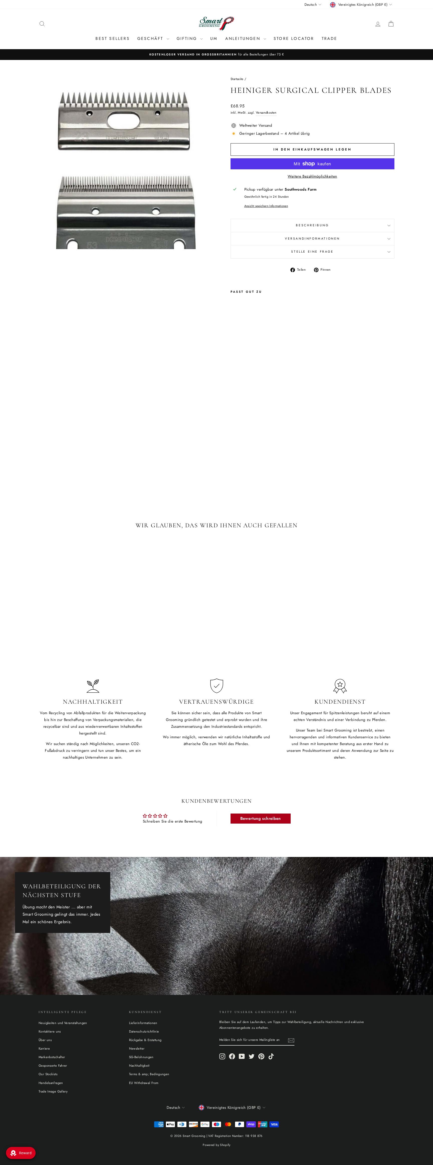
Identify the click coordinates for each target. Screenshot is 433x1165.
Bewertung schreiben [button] (260, 818)
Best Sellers (112, 38)
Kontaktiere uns (50, 1031)
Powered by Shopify (216, 1145)
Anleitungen (243, 38)
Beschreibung (312, 225)
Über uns (45, 1040)
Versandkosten (266, 112)
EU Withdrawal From (144, 1082)
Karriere (44, 1048)
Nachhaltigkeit (139, 1065)
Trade (330, 38)
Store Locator (294, 38)
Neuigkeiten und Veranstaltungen (63, 1023)
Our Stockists (48, 1074)
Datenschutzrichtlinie (144, 1031)
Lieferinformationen (143, 1023)
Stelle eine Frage (312, 251)
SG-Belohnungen (141, 1057)
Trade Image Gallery (53, 1091)
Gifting (188, 38)
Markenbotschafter (52, 1057)
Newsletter (137, 1048)
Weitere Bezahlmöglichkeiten (312, 176)
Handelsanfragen (51, 1082)
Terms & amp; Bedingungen (149, 1074)
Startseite (237, 79)
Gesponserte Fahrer (53, 1065)
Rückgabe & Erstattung (145, 1040)
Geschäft (151, 38)
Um (214, 38)
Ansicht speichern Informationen (266, 206)
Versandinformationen (312, 238)
